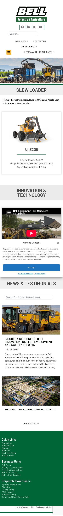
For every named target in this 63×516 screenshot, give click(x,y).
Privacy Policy (40, 274)
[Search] (39, 33)
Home (6, 99)
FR (26, 46)
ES (35, 46)
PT (32, 46)
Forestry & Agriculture (22, 99)
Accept (31, 267)
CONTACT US (39, 41)
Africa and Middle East (38, 52)
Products (9, 103)
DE (29, 46)
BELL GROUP (21, 41)
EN (23, 46)
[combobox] (23, 33)
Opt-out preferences (25, 274)
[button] (58, 243)
